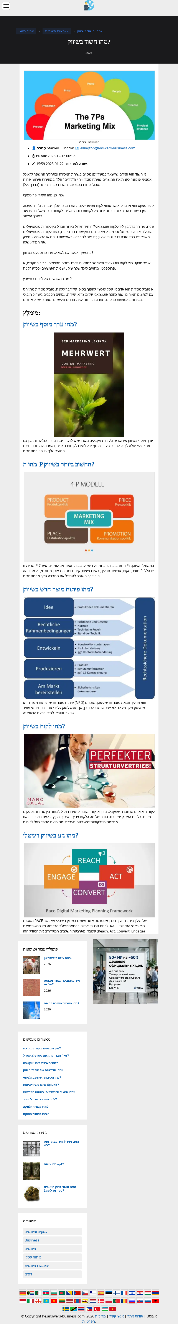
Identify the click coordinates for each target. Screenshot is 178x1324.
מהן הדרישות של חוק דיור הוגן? (43, 1070)
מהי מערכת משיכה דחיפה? (61, 1003)
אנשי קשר (116, 1316)
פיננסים (30, 1248)
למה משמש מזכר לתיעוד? (40, 1099)
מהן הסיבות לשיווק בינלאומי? (42, 1077)
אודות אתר (135, 1316)
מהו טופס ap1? (54, 1164)
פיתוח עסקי (33, 1257)
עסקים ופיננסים (36, 1231)
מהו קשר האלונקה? (35, 1106)
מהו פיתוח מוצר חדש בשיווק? (58, 589)
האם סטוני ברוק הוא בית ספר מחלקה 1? (60, 1188)
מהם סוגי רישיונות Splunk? (41, 1084)
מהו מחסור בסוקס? (36, 1114)
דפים (28, 1274)
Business (32, 1240)
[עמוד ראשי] (89, 4)
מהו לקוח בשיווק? (44, 726)
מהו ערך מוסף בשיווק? (50, 324)
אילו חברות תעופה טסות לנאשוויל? (46, 1055)
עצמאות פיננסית (37, 1265)
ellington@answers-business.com (107, 148)
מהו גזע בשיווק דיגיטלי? (50, 835)
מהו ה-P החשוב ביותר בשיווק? (58, 464)
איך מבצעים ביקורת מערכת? (42, 1048)
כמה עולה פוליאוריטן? (58, 958)
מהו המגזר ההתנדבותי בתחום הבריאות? (49, 1092)
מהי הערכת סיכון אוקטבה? (40, 1063)
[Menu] (6, 6)
